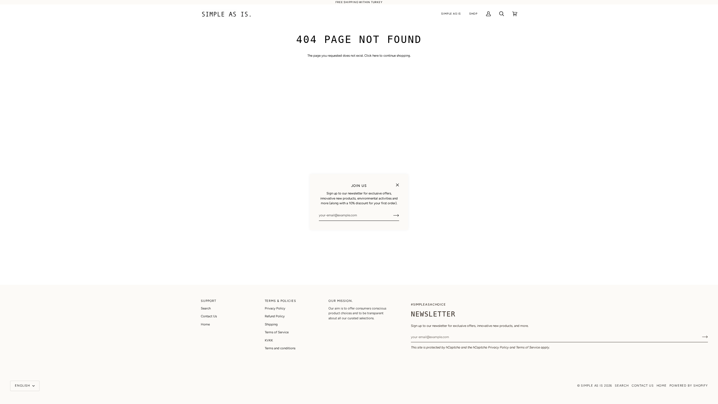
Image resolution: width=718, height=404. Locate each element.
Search (206, 308)
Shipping (271, 324)
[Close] (400, 182)
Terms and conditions (280, 348)
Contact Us (209, 316)
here (375, 56)
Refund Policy (275, 316)
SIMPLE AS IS (592, 385)
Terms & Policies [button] (280, 301)
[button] (451, 13)
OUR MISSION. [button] (340, 301)
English (23, 385)
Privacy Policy (498, 347)
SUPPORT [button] (208, 301)
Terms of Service (528, 347)
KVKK (269, 340)
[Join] (391, 215)
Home (205, 324)
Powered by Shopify (688, 385)
